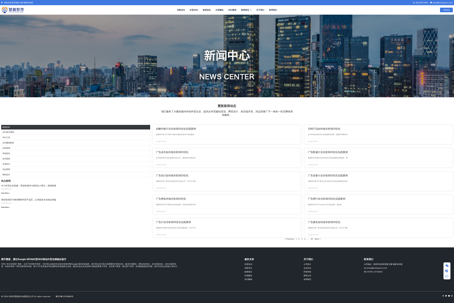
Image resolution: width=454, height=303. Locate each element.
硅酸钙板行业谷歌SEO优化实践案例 (176, 128)
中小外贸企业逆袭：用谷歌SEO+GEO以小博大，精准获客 (28, 185)
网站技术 (6, 174)
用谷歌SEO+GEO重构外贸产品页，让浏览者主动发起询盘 (28, 199)
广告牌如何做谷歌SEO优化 (171, 198)
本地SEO (6, 164)
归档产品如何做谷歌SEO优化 (324, 128)
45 (312, 239)
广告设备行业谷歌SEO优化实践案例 (328, 175)
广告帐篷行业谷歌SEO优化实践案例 (328, 152)
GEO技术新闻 (8, 132)
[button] (446, 10)
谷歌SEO (181, 10)
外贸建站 (220, 10)
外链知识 (6, 153)
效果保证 (207, 10)
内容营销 (6, 148)
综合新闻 (6, 169)
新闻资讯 (245, 10)
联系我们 (273, 10)
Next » (318, 239)
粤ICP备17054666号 (64, 296)
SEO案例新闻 (8, 143)
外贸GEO (194, 10)
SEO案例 (232, 10)
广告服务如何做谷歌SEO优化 (324, 222)
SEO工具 (6, 137)
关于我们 (260, 10)
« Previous (289, 239)
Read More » (5, 193)
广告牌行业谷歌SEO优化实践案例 (326, 198)
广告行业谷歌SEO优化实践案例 (173, 222)
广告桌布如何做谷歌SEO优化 (172, 152)
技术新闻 (6, 158)
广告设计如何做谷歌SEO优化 (172, 175)
